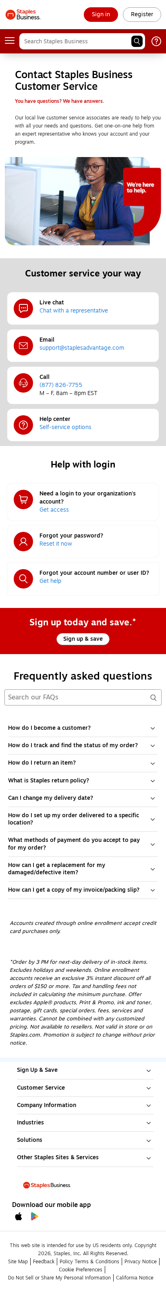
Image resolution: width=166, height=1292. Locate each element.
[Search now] (153, 697)
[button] (137, 41)
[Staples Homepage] (23, 14)
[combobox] (82, 41)
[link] (101, 14)
